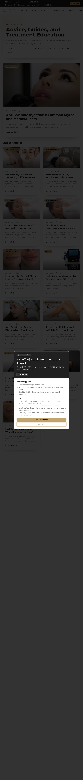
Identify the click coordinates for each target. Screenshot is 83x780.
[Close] (66, 354)
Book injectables (41, 420)
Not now (41, 424)
